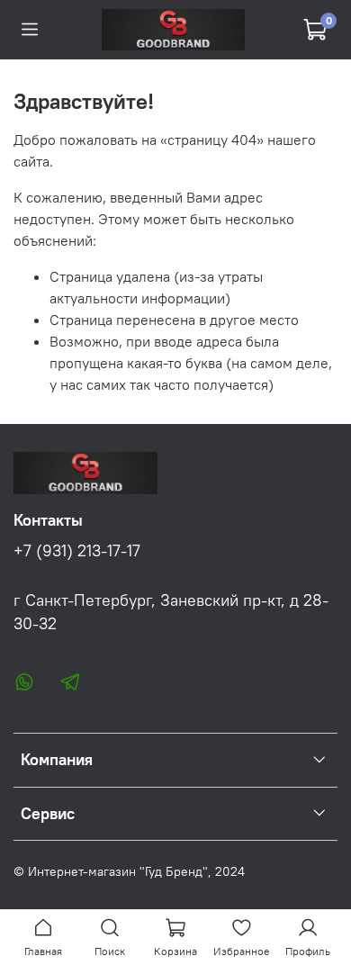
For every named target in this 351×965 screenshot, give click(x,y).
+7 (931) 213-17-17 (77, 551)
